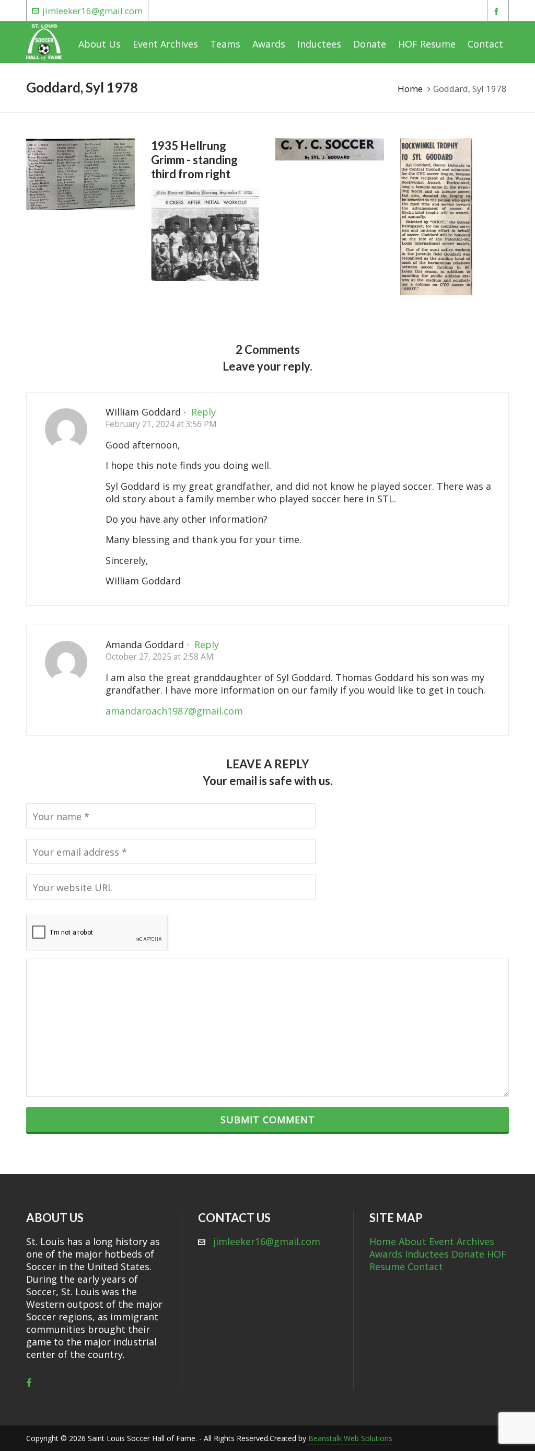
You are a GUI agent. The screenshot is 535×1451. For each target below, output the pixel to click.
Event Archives (461, 1241)
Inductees (427, 1254)
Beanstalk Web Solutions (350, 1438)
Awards (385, 1254)
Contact (425, 1266)
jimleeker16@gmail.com (92, 11)
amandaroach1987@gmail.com (174, 711)
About (412, 1241)
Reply (203, 412)
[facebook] (498, 11)
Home (410, 89)
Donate (467, 1254)
